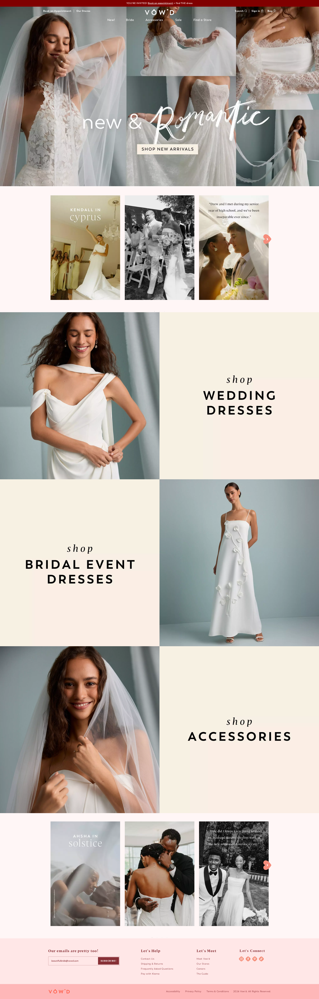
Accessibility (173, 991)
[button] (111, 20)
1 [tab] (152, 937)
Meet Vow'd (203, 958)
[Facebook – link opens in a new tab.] (248, 958)
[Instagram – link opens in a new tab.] (241, 958)
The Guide (202, 973)
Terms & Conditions (218, 991)
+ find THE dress (170, 3)
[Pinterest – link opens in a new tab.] (254, 958)
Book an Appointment (57, 10)
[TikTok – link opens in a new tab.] (261, 958)
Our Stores (83, 10)
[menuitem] (111, 20)
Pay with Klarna (150, 973)
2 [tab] (157, 937)
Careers (201, 968)
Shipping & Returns (152, 963)
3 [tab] (162, 937)
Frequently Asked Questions (157, 968)
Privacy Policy (193, 991)
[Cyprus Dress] (85, 247)
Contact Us (147, 958)
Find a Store (202, 20)
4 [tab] (167, 937)
